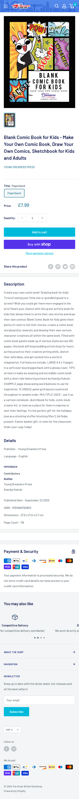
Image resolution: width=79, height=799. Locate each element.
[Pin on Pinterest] (58, 266)
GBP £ (9, 729)
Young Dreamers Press (19, 167)
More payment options (39, 253)
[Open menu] (6, 6)
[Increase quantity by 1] (42, 218)
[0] (72, 6)
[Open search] (57, 6)
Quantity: (10, 218)
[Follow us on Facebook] (6, 749)
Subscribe (16, 711)
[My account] (64, 6)
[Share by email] (72, 266)
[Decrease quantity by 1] (22, 218)
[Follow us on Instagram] (13, 749)
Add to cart (39, 232)
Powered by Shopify (15, 790)
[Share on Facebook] (50, 266)
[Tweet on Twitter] (65, 266)
